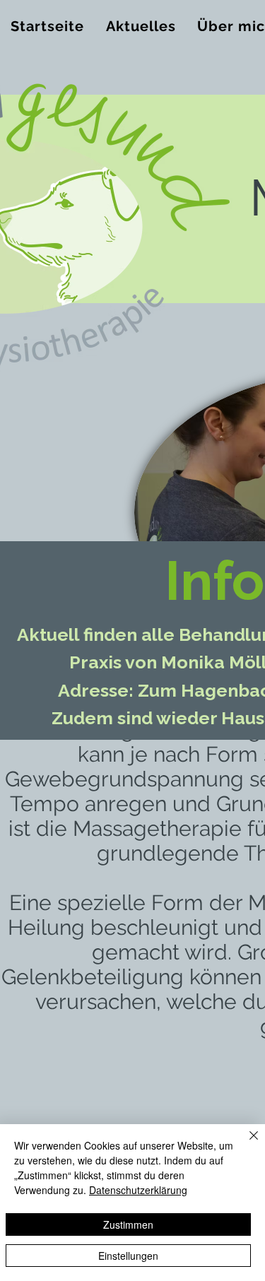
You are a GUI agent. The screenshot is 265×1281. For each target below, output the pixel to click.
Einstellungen (128, 1255)
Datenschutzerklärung (138, 1190)
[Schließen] (245, 1144)
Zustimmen (128, 1224)
